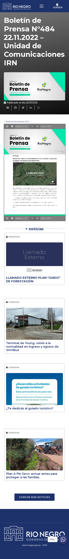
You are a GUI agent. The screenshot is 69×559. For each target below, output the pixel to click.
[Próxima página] (12, 126)
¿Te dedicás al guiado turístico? (29, 408)
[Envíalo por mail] (8, 107)
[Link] (17, 6)
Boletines (10, 121)
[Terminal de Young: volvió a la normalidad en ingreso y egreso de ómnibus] (34, 324)
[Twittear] (23, 107)
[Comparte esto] (15, 107)
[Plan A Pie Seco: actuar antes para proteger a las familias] (34, 454)
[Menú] (42, 6)
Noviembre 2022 (21, 121)
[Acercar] (37, 126)
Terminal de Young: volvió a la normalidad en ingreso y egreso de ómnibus (32, 346)
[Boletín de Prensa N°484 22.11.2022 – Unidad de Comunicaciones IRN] (34, 86)
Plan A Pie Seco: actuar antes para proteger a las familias (31, 475)
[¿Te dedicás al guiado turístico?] (34, 389)
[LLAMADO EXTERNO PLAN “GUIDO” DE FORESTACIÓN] (34, 258)
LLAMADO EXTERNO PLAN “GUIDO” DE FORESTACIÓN (33, 279)
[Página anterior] (7, 126)
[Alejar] (32, 126)
